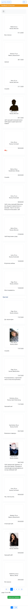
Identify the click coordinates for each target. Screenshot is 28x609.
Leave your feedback (14, 597)
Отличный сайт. (8, 523)
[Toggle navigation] (4, 11)
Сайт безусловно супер (10, 236)
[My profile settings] (25, 2)
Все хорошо (7, 582)
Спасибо (6, 89)
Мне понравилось (9, 290)
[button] (6, 2)
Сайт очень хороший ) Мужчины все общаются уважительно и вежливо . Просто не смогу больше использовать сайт (13, 206)
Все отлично (7, 35)
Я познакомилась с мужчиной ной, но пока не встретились (12, 378)
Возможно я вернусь (10, 433)
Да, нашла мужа (8, 319)
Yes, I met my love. (9, 497)
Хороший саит (8, 406)
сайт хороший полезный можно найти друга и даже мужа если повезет (13, 121)
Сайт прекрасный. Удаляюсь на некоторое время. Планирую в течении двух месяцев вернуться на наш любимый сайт (13, 467)
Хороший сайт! (8, 555)
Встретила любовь (9, 263)
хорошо (6, 62)
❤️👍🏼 (5, 150)
